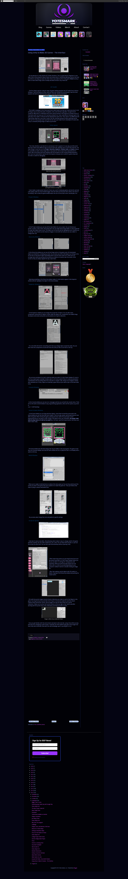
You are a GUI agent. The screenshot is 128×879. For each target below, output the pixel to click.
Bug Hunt (86, 233)
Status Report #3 (36, 834)
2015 (32, 788)
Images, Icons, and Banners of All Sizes (41, 826)
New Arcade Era (35, 846)
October (34, 798)
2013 (32, 792)
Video (85, 193)
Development (87, 177)
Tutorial (40, 639)
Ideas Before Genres (36, 855)
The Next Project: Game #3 (38, 808)
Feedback (86, 249)
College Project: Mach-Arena (38, 836)
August (34, 863)
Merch (67, 27)
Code (85, 189)
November (34, 796)
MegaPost (33, 639)
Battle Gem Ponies (88, 170)
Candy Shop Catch (88, 239)
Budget (85, 226)
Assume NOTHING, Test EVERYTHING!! (41, 859)
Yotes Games (87, 180)
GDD (85, 182)
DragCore (86, 207)
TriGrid (37, 639)
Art (84, 184)
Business (86, 201)
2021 (32, 776)
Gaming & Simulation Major (38, 830)
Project (85, 200)
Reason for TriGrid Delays (37, 828)
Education (86, 186)
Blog (40, 27)
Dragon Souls (87, 235)
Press (85, 228)
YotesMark (87, 52)
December (34, 794)
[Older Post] (74, 722)
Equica (85, 173)
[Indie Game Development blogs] (91, 284)
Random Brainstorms (36, 851)
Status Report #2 (36, 849)
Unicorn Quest (87, 237)
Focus (33, 840)
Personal (86, 179)
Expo (85, 198)
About (76, 27)
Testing (85, 251)
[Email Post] (47, 637)
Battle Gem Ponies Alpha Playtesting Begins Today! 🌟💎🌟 (94, 76)
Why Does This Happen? (37, 822)
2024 (32, 770)
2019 (32, 780)
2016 (32, 786)
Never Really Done (36, 810)
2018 (32, 782)
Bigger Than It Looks (36, 802)
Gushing (86, 214)
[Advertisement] (64, 43)
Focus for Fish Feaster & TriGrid (39, 832)
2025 (32, 768)
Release (85, 191)
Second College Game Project (38, 838)
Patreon (85, 225)
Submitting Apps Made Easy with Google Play (42, 804)
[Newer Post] (33, 722)
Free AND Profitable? (36, 844)
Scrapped (86, 194)
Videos (58, 27)
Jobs (85, 232)
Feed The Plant (87, 246)
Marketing (86, 240)
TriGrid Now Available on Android (39, 814)
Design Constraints (36, 816)
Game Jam (86, 247)
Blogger (75, 868)
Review (85, 244)
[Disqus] (53, 662)
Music (85, 253)
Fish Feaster (86, 221)
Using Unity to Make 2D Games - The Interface (42, 861)
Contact (86, 27)
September (34, 800)
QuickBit (86, 187)
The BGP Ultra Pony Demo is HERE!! (93, 68)
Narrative (86, 242)
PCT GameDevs (87, 223)
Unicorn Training (87, 175)
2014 (32, 790)
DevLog (85, 171)
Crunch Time (87, 203)
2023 (32, 772)
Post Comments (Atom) (39, 724)
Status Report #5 (36, 806)
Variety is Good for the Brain (38, 853)
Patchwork (34, 812)
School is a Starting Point (37, 842)
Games (49, 27)
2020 (32, 778)
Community (86, 217)
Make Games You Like (37, 857)
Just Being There (35, 818)
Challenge (34, 824)
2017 (32, 784)
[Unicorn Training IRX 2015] (91, 298)
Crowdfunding (87, 230)
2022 (32, 774)
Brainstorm (86, 205)
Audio (85, 219)
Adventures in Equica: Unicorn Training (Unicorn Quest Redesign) (94, 83)
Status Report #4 (36, 820)
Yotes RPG (86, 209)
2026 (32, 766)
